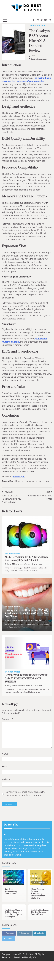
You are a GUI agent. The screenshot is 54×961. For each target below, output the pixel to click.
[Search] (50, 20)
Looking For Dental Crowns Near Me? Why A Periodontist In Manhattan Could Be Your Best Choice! (27, 613)
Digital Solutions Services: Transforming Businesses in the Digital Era (38, 893)
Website (6, 779)
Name (5, 754)
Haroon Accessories (34, 481)
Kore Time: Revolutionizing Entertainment (11, 891)
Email (5, 766)
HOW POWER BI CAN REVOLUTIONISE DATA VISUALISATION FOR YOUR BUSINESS (26, 678)
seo (47, 481)
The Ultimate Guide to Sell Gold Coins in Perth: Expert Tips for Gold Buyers (13, 913)
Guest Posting (16, 481)
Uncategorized (37, 26)
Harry (33, 56)
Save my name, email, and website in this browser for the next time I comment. (25, 793)
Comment (7, 719)
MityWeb (32, 957)
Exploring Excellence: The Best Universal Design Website (39, 912)
